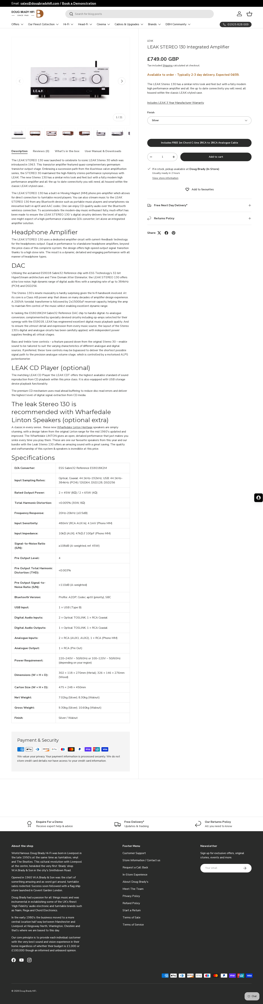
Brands (152, 24)
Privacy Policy (131, 896)
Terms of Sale (131, 917)
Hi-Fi (66, 24)
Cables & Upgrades (127, 24)
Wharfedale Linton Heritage (74, 427)
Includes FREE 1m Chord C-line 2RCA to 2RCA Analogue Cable (199, 142)
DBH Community (175, 24)
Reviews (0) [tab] (41, 151)
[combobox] (139, 14)
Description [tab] (19, 151)
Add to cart (216, 157)
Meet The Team (133, 889)
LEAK (150, 41)
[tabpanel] (70, 440)
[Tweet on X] (159, 232)
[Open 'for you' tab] (258, 497)
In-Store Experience (135, 875)
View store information (165, 178)
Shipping (167, 65)
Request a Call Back (135, 867)
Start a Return (132, 910)
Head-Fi (83, 24)
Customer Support (134, 853)
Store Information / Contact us (141, 860)
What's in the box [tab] (67, 151)
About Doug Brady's (135, 882)
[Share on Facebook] (166, 232)
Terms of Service (133, 925)
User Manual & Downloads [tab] (103, 151)
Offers (15, 24)
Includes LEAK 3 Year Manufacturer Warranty (175, 103)
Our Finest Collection (41, 24)
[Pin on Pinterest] (173, 232)
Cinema (101, 24)
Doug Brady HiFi (28, 991)
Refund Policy (131, 903)
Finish (151, 112)
